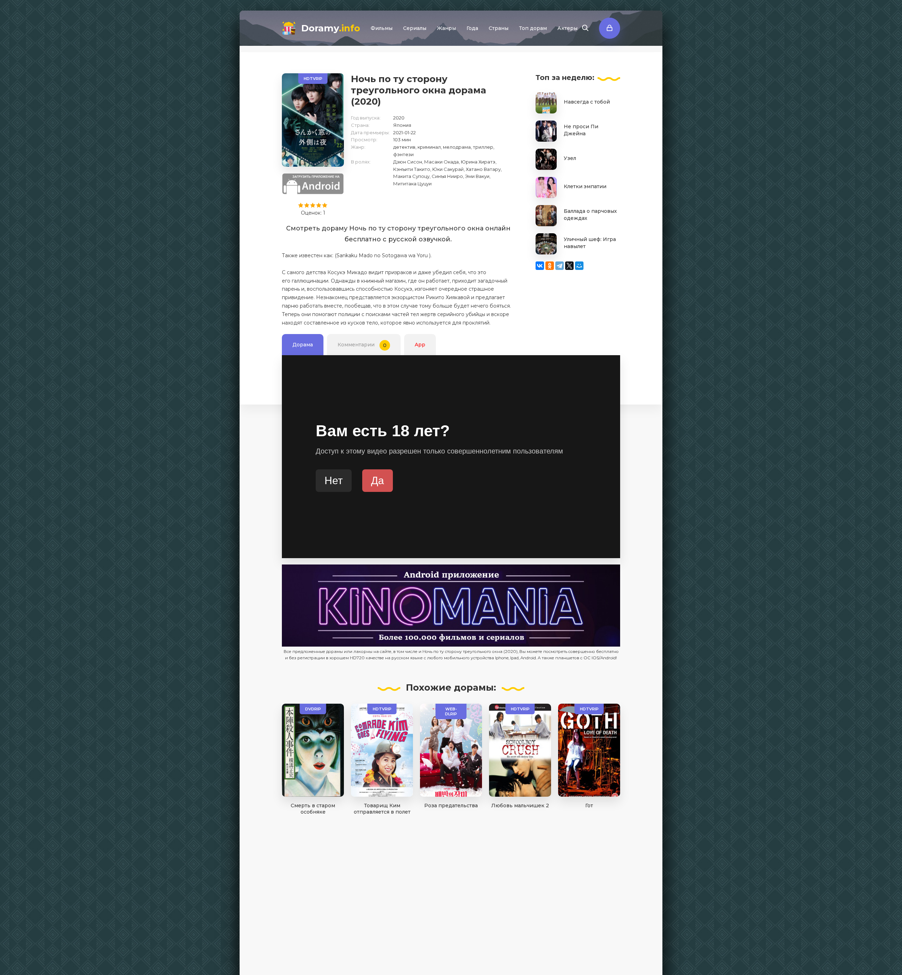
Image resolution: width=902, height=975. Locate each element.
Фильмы (382, 28)
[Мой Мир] (579, 265)
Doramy (330, 28)
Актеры (567, 28)
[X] (569, 265)
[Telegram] (559, 265)
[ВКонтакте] (540, 265)
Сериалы (414, 28)
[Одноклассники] (549, 265)
